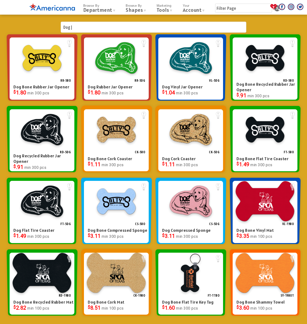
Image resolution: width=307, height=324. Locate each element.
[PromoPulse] (274, 9)
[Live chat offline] (294, 314)
